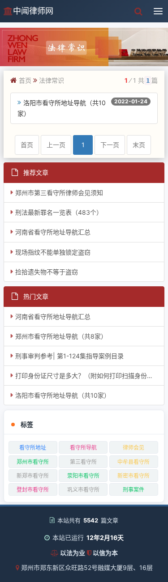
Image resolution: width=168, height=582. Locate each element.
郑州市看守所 (33, 462)
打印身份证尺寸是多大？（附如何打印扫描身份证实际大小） (89, 375)
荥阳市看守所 (83, 475)
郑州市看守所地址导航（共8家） (61, 336)
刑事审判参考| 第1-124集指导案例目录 (69, 356)
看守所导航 (83, 447)
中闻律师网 (33, 11)
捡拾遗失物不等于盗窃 (46, 272)
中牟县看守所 (133, 462)
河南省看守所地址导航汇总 (52, 232)
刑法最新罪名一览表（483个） (59, 212)
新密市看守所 (133, 475)
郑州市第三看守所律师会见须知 (59, 192)
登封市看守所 (33, 489)
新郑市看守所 (33, 475)
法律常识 (51, 80)
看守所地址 (32, 447)
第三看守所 (83, 462)
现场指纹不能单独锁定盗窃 (52, 252)
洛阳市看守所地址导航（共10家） (62, 395)
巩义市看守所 (83, 489)
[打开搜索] (138, 11)
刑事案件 (133, 489)
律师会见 (133, 447)
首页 (25, 80)
